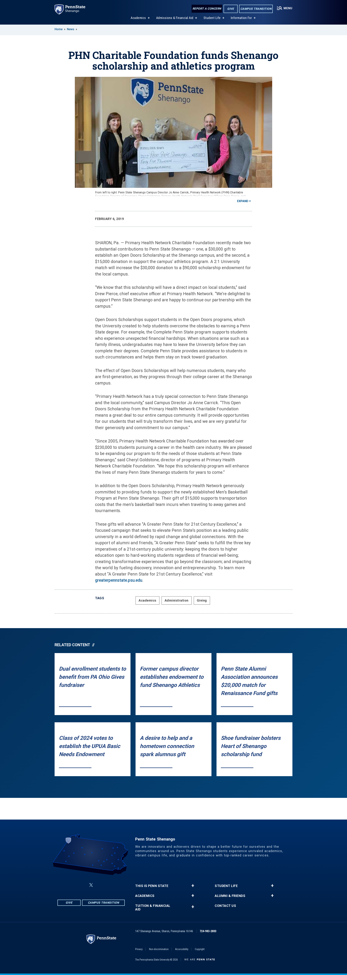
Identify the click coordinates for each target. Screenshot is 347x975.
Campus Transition (256, 8)
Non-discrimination (159, 949)
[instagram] (82, 885)
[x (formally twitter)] (91, 885)
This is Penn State (151, 886)
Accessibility (181, 949)
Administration (177, 600)
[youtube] (109, 885)
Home (59, 29)
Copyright (200, 949)
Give (230, 8)
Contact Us (225, 906)
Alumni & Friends (230, 896)
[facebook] (73, 885)
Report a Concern (206, 8)
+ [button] (192, 886)
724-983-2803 (208, 931)
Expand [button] (242, 201)
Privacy (139, 949)
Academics (138, 18)
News (70, 29)
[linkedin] (99, 885)
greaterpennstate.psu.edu (118, 580)
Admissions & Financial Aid (174, 18)
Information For (241, 18)
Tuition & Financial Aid (152, 907)
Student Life (212, 18)
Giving (202, 600)
